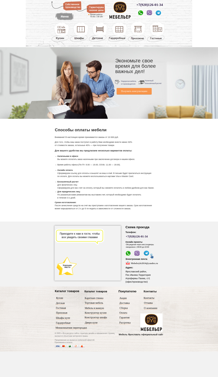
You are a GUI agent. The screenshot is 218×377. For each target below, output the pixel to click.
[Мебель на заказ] (64, 20)
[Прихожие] (137, 42)
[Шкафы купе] (79, 41)
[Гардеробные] (117, 41)
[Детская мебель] (98, 41)
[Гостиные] (156, 42)
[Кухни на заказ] (60, 41)
